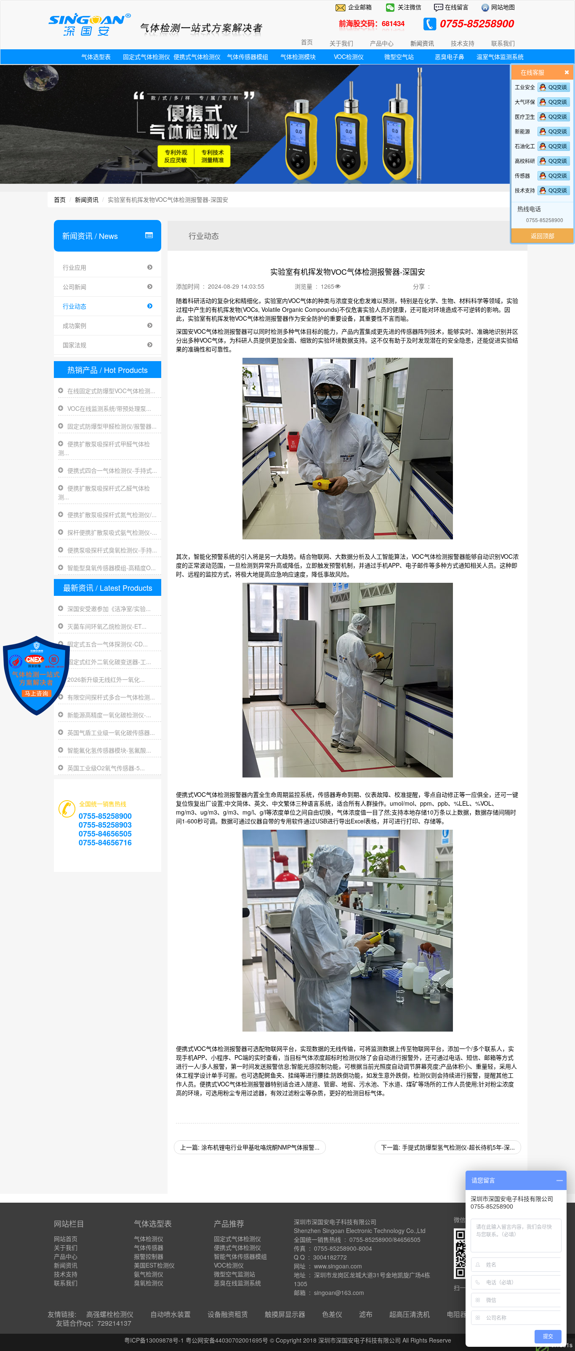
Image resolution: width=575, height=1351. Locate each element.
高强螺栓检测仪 (109, 1314)
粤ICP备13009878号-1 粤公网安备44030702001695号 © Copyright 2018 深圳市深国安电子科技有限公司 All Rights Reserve (287, 1340)
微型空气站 (399, 56)
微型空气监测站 (234, 1274)
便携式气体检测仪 (197, 56)
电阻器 (457, 1314)
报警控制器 (148, 1256)
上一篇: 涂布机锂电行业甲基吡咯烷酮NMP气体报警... (249, 1147)
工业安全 (525, 87)
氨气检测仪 (148, 1274)
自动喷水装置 (170, 1314)
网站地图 (502, 7)
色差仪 (332, 1314)
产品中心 (65, 1256)
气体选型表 (96, 56)
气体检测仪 (148, 1238)
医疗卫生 (525, 116)
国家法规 (74, 344)
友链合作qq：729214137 (93, 1323)
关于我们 (65, 1247)
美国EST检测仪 (154, 1265)
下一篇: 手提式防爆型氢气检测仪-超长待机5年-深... (448, 1147)
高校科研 (525, 160)
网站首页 (65, 1238)
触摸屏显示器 (285, 1314)
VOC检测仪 (349, 56)
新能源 (522, 131)
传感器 (522, 175)
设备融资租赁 (228, 1314)
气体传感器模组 (247, 56)
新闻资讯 (86, 199)
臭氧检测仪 (148, 1283)
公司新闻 (74, 286)
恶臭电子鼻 (449, 56)
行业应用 (74, 267)
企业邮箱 (360, 7)
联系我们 (65, 1283)
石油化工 (525, 146)
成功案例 (74, 325)
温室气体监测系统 (500, 56)
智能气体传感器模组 (240, 1256)
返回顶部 (542, 235)
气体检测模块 (298, 56)
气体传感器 (148, 1247)
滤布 (366, 1314)
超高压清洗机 (409, 1314)
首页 (307, 42)
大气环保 (525, 101)
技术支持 (525, 190)
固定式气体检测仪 (146, 56)
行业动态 (74, 306)
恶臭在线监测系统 (237, 1283)
